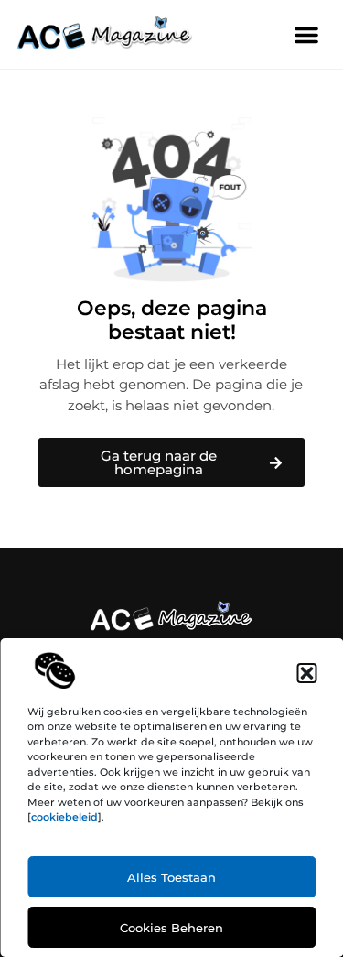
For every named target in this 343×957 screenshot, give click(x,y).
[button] (306, 673)
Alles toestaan (171, 877)
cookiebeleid (64, 816)
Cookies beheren (171, 927)
